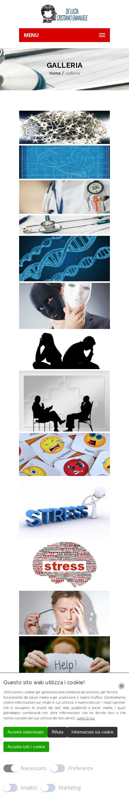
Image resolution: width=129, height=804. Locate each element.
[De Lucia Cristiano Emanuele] (64, 14)
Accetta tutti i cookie (26, 746)
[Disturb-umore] (64, 658)
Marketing (70, 787)
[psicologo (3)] (64, 454)
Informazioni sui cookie (92, 732)
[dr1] (64, 162)
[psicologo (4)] (64, 401)
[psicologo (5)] (64, 350)
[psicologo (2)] (64, 508)
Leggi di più (86, 718)
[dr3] (64, 197)
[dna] (64, 258)
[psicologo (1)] (64, 564)
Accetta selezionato (26, 732)
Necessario (34, 768)
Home (55, 73)
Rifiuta (57, 732)
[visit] (64, 225)
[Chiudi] (121, 686)
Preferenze (80, 768)
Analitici (29, 787)
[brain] (64, 127)
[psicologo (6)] (64, 306)
